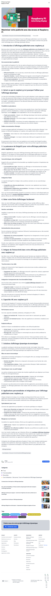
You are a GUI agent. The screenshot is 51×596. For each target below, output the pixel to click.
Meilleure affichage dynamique (30, 538)
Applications (3, 543)
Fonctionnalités (22, 516)
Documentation (42, 539)
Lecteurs (3, 549)
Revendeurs (16, 545)
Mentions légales (16, 582)
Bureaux (28, 565)
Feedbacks (41, 545)
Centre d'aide (41, 541)
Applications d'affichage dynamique (9, 516)
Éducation (28, 559)
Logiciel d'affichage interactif (33, 282)
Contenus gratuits (5, 545)
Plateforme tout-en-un (6, 539)
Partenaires (16, 543)
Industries (28, 569)
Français (5, 581)
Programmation (5, 514)
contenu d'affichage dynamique (21, 194)
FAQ (39, 543)
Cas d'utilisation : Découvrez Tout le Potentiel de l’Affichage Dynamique (16, 35)
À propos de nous (17, 537)
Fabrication (28, 561)
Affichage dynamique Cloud (31, 547)
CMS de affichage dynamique (29, 543)
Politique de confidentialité (18, 580)
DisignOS (14, 112)
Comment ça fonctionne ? (6, 537)
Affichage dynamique (6, 449)
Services (3, 547)
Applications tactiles (5, 553)
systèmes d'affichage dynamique (40, 432)
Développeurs (4, 551)
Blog (15, 541)
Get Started (46, 461)
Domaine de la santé (30, 563)
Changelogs (41, 547)
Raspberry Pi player (30, 545)
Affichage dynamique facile (31, 540)
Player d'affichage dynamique (34, 514)
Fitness (27, 567)
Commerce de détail (30, 555)
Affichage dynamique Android (30, 550)
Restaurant (28, 557)
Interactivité (23, 514)
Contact (40, 537)
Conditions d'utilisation (16, 579)
